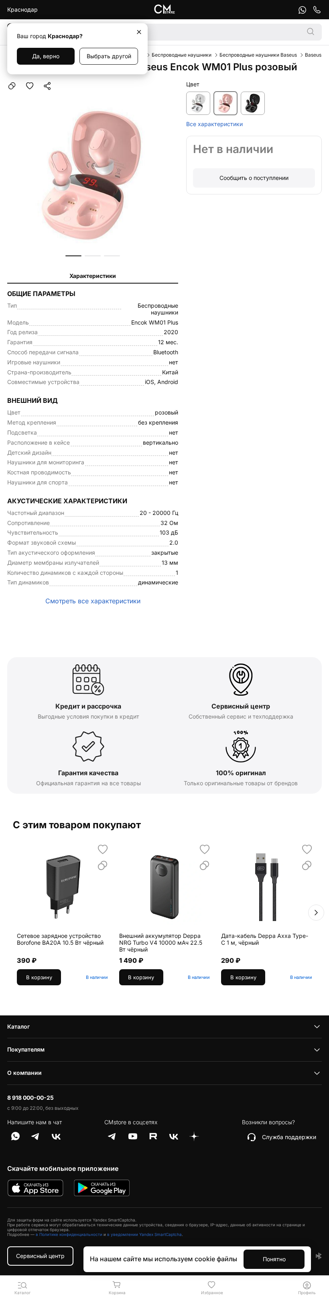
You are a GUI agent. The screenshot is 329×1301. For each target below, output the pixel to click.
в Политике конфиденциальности (69, 1234)
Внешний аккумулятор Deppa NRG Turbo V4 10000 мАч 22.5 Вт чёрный (160, 943)
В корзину (39, 977)
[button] (73, 255)
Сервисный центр (40, 1255)
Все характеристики (214, 124)
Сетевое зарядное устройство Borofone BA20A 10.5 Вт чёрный (60, 939)
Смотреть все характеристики (92, 601)
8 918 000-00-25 (30, 1098)
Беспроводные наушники (181, 55)
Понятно (274, 1259)
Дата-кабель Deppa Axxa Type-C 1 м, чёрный (264, 939)
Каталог (18, 1026)
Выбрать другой (109, 56)
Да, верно (45, 56)
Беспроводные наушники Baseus (258, 55)
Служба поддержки (289, 1137)
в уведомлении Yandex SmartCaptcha (144, 1234)
